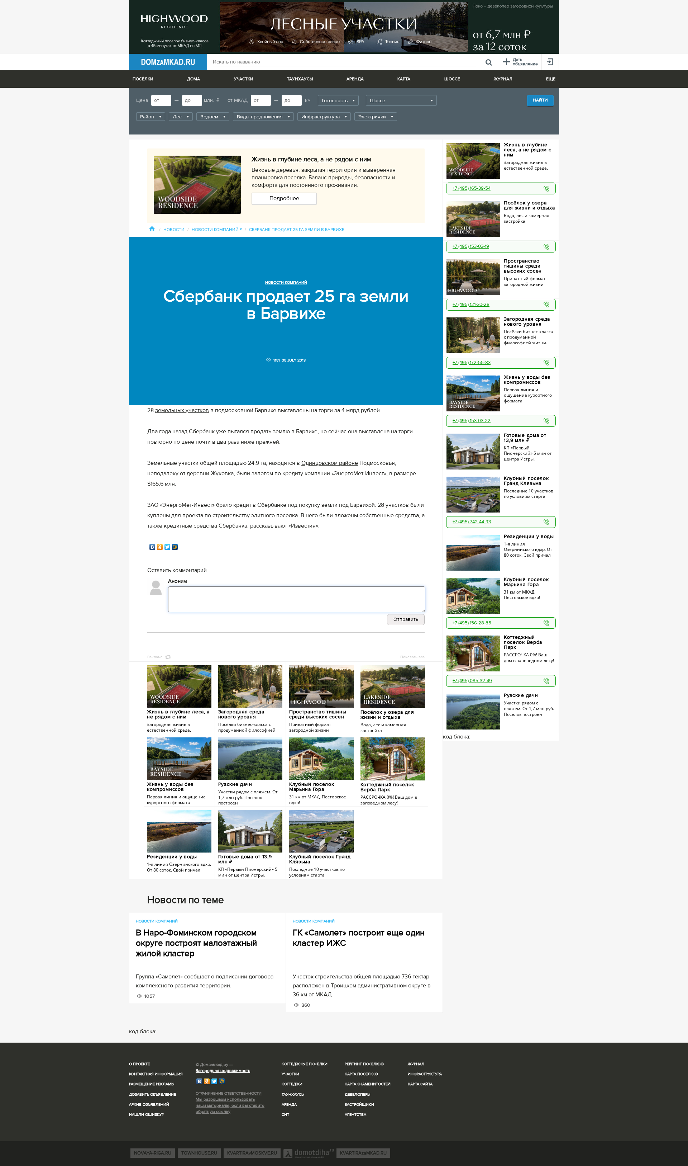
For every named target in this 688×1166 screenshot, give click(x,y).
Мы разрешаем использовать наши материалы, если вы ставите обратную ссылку (230, 1105)
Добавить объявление (152, 1094)
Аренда (289, 1104)
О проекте (139, 1064)
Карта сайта (420, 1084)
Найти (540, 100)
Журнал (416, 1064)
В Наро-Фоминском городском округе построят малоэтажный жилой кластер (196, 943)
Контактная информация (156, 1074)
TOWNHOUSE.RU (199, 1153)
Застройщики (359, 1104)
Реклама (155, 657)
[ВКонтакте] (152, 547)
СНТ (285, 1114)
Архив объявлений (149, 1104)
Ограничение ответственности (229, 1093)
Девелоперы (358, 1094)
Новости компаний (217, 229)
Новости (174, 229)
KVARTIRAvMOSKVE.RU (252, 1153)
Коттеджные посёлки (305, 1064)
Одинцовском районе (329, 463)
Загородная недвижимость (223, 1070)
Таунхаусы (300, 79)
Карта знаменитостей (368, 1084)
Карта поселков (361, 1074)
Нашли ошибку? (146, 1114)
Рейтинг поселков (364, 1064)
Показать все (412, 657)
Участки (290, 1074)
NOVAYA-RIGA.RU (152, 1153)
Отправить (405, 619)
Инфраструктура (425, 1074)
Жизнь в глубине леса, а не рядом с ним (311, 159)
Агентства (355, 1114)
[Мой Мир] (175, 547)
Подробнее (284, 198)
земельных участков (182, 410)
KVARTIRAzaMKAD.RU (363, 1153)
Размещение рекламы (152, 1084)
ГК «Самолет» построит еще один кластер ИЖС (359, 937)
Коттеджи (292, 1084)
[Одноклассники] (160, 547)
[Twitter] (167, 547)
